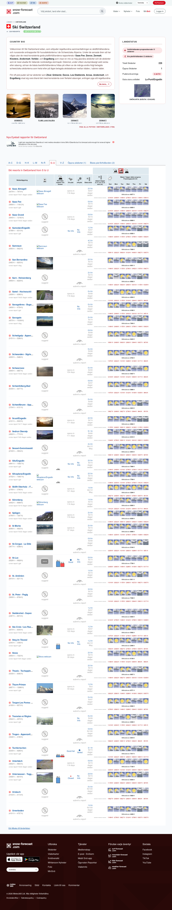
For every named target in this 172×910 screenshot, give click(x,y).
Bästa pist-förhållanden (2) (102, 162)
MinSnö (51, 871)
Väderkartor (53, 853)
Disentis (39, 146)
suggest (45, 221)
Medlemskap (84, 849)
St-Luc (15, 557)
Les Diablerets (77, 74)
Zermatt (97, 55)
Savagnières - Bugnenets (24, 304)
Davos (89, 55)
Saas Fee (80, 55)
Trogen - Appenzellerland (24, 734)
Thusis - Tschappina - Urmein (26, 670)
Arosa (89, 74)
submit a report (79, 254)
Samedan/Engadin (21, 227)
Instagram (147, 853)
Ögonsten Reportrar (87, 862)
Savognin (16, 317)
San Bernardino (19, 259)
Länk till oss (59, 885)
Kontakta (46, 885)
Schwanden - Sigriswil (23, 354)
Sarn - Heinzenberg (21, 277)
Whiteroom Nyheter (57, 862)
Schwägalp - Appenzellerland (26, 335)
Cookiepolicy (41, 898)
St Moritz (16, 525)
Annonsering (25, 885)
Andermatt (24, 58)
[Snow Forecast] (18, 11)
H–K (27, 162)
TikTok (146, 858)
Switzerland (21, 22)
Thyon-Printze (19, 684)
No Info (71, 230)
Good (70, 562)
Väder (115, 11)
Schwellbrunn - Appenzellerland (27, 404)
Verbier (35, 58)
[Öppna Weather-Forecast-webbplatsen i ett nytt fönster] (43, 3)
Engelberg (49, 58)
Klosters (14, 58)
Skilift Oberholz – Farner (24, 486)
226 (160, 63)
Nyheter (127, 11)
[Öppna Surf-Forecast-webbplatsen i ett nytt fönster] (10, 3)
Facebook (147, 849)
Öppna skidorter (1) (77, 162)
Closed (71, 777)
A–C (10, 162)
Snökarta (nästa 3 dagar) (142, 99)
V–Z (62, 162)
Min (147, 11)
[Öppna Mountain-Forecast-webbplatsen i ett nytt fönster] (22, 3)
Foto (138, 11)
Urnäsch (16, 791)
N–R (43, 162)
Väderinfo (82, 866)
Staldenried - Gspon (22, 613)
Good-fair (71, 751)
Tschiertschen (19, 747)
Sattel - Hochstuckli (21, 291)
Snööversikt (53, 858)
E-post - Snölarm (86, 853)
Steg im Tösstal (19, 639)
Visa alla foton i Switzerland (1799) (97, 127)
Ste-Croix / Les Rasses (23, 626)
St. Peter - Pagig (20, 594)
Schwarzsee (18, 368)
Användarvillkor (12, 898)
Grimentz (57, 74)
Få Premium (159, 3)
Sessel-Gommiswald (22, 448)
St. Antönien (18, 575)
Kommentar (74, 885)
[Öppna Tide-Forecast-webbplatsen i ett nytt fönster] (33, 3)
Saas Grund (18, 214)
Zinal (48, 74)
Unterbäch (17, 760)
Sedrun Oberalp (20, 431)
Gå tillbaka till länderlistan (19, 828)
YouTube (147, 862)
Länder (9, 22)
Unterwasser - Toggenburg (25, 774)
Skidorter (52, 849)
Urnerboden (18, 810)
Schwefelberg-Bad (21, 385)
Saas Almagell (19, 188)
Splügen (16, 512)
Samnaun (17, 245)
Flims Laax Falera (46, 120)
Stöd (37, 885)
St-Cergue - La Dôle (21, 543)
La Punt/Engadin (153, 79)
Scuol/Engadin (19, 418)
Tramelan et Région (21, 716)
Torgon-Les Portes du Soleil (25, 702)
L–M (35, 162)
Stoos (15, 652)
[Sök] (102, 11)
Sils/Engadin (18, 460)
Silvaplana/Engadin (21, 473)
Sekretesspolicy (27, 898)
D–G (19, 162)
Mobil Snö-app (85, 858)
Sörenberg (17, 499)
